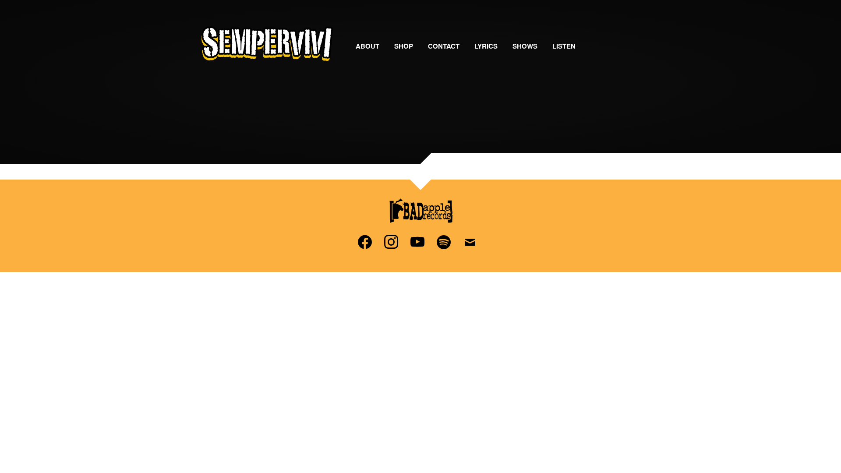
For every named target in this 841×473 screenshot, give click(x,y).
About (367, 46)
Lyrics (486, 46)
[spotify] (443, 241)
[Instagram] (391, 241)
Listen (564, 46)
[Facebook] (364, 241)
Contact (443, 46)
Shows (524, 46)
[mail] (470, 241)
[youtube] (417, 241)
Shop (403, 46)
